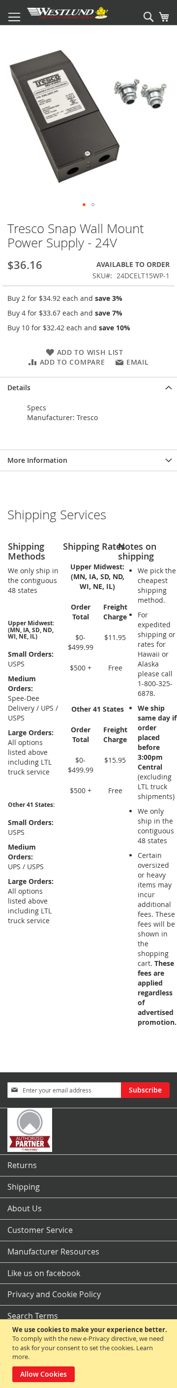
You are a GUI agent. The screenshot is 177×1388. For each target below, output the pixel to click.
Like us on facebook (43, 1273)
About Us (24, 1208)
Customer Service (40, 1230)
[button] (84, 204)
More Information (37, 460)
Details (18, 387)
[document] (89, 1353)
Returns (22, 1165)
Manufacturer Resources (53, 1251)
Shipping (23, 1186)
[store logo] (67, 13)
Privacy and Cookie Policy (54, 1294)
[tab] (88, 387)
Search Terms (32, 1315)
